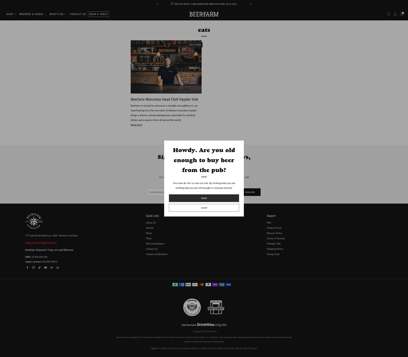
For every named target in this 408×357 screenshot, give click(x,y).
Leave (204, 207)
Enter (204, 198)
